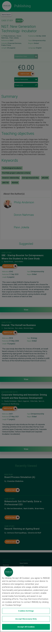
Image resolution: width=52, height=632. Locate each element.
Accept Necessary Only (26, 619)
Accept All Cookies (26, 627)
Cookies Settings (26, 611)
